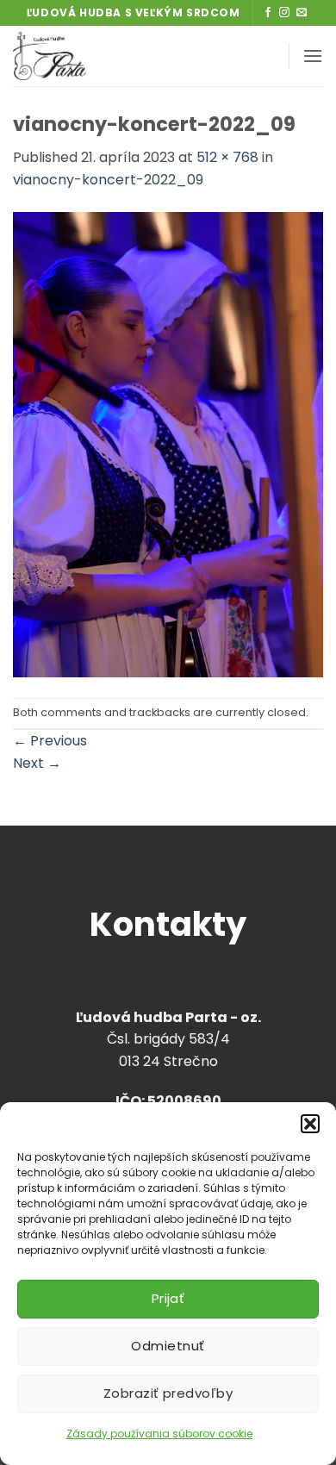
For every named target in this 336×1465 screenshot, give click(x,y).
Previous (50, 741)
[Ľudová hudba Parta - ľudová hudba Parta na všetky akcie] (106, 56)
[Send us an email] (301, 13)
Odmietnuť (167, 1346)
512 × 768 (227, 157)
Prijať (168, 1298)
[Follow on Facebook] (268, 13)
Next (37, 763)
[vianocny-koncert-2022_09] (168, 443)
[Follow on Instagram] (284, 13)
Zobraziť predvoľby (168, 1393)
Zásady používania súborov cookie (159, 1433)
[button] (310, 1123)
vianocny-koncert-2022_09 (108, 180)
